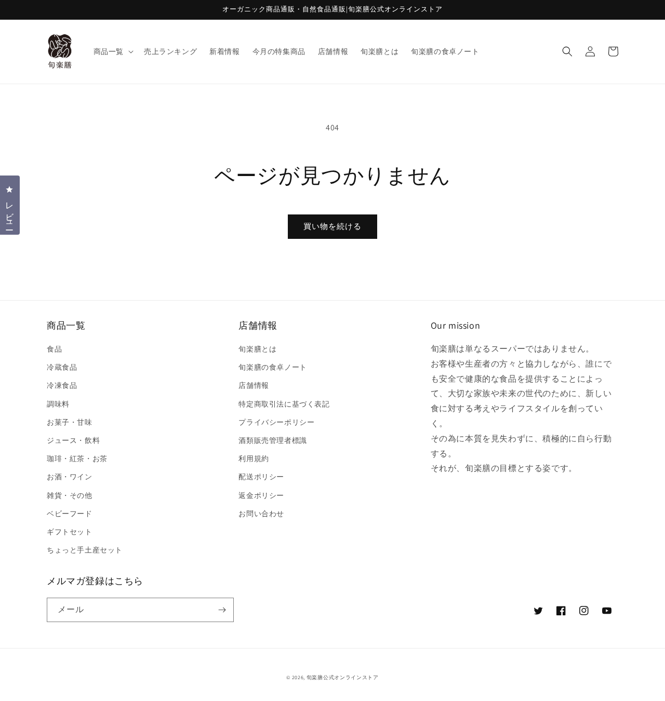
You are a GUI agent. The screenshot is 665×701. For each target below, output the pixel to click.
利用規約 (253, 458)
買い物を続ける (332, 226)
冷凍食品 (62, 385)
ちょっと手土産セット (85, 550)
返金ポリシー (261, 495)
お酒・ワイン (69, 476)
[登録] (221, 610)
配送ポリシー (261, 476)
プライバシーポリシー (276, 422)
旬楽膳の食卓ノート (272, 367)
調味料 (58, 404)
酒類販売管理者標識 (272, 440)
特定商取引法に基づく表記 (283, 404)
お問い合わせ (261, 513)
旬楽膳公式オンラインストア (343, 677)
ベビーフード (69, 513)
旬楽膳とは (257, 349)
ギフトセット (69, 531)
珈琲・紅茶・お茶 (77, 458)
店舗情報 (253, 385)
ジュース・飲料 (73, 440)
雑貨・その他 (69, 495)
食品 (54, 349)
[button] (112, 51)
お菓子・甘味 (69, 422)
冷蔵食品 (62, 367)
